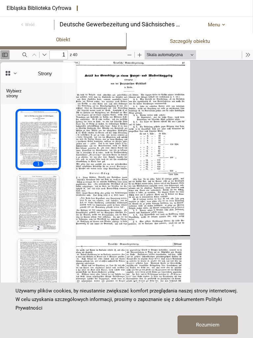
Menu (214, 25)
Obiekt (63, 40)
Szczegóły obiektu (190, 41)
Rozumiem (207, 325)
